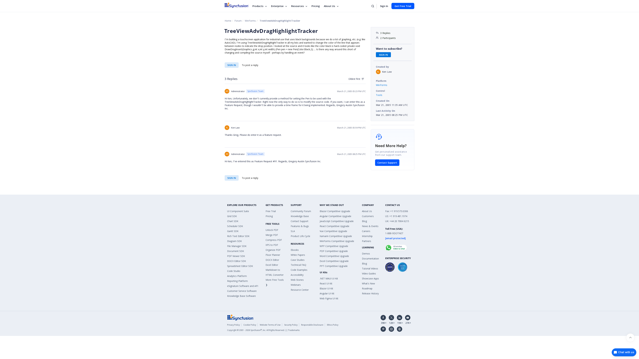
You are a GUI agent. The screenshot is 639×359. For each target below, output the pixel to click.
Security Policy (291, 324)
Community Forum (301, 211)
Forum (238, 20)
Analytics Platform (237, 276)
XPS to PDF (272, 244)
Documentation (370, 258)
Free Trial (271, 211)
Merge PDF (272, 235)
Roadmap (367, 288)
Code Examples (299, 269)
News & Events (370, 226)
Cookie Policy (249, 324)
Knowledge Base (300, 216)
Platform (381, 80)
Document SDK (235, 251)
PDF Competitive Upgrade (334, 251)
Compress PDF (274, 239)
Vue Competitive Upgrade (333, 231)
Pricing (316, 6)
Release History (370, 293)
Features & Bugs (300, 226)
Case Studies (298, 259)
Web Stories (297, 279)
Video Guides (369, 273)
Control (380, 90)
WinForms (250, 20)
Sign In (384, 6)
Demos (366, 253)
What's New (368, 283)
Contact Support (387, 162)
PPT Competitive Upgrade (334, 266)
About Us (329, 6)
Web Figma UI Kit (329, 298)
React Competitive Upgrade (334, 226)
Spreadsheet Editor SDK (240, 266)
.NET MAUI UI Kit (329, 278)
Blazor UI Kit (326, 288)
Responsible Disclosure (312, 324)
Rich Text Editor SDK (238, 236)
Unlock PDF (272, 230)
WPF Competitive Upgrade (334, 246)
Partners (366, 241)
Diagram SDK (234, 241)
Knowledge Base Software (241, 296)
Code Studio (233, 271)
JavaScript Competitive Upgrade (337, 221)
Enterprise (277, 6)
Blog (364, 221)
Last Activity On (385, 110)
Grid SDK (232, 216)
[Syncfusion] (240, 317)
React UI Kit (326, 283)
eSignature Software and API (242, 286)
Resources (297, 6)
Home (228, 20)
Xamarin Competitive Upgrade (336, 236)
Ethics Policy (332, 324)
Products (257, 6)
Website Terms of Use (270, 324)
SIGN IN (231, 65)
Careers (366, 231)
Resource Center (300, 289)
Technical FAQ (298, 264)
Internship (367, 236)
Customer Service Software (242, 291)
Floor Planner (273, 254)
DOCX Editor (272, 259)
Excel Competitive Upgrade (334, 261)
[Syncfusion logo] (237, 5)
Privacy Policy (233, 324)
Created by (382, 66)
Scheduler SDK (235, 226)
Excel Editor (272, 264)
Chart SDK (232, 221)
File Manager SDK (236, 246)
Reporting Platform (237, 281)
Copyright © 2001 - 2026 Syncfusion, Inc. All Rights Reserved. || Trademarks (263, 330)
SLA (293, 231)
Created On (383, 100)
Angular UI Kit (327, 293)
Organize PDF (273, 249)
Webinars (296, 284)
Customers (368, 216)
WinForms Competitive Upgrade (337, 241)
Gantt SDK (232, 231)
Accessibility (297, 274)
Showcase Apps (370, 278)
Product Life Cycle (300, 236)
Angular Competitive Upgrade (335, 216)
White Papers (298, 254)
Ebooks (295, 249)
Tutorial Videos (370, 268)
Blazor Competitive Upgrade (335, 211)
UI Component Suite (238, 211)
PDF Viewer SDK (236, 256)
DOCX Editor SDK (236, 261)
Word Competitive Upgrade (334, 256)
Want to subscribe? (389, 49)
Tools (379, 95)
